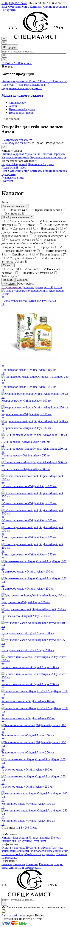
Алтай (13, 106)
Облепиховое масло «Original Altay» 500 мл (29, 520)
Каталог (11, 47)
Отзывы (6, 864)
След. (33, 827)
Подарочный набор (21, 112)
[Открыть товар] (2, 304)
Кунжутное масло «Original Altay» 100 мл (27, 633)
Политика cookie (12, 854)
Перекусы (59, 154)
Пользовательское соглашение (49, 850)
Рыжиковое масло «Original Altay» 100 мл (27, 571)
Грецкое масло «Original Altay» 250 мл (25, 616)
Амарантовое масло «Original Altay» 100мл (28, 300)
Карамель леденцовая (15, 157)
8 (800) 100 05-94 (15, 3)
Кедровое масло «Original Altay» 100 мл (26, 400)
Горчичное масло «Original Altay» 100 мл (27, 769)
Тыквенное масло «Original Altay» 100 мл (27, 735)
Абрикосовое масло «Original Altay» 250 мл (28, 386)
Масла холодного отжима (22, 95)
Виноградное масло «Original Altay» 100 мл (29, 537)
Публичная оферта (38, 847)
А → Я (48, 287)
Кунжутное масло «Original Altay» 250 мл (27, 650)
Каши (36, 154)
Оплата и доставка (55, 6)
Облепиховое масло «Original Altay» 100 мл (29, 486)
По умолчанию (11, 287)
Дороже (38, 287)
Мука (28, 154)
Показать (8, 279)
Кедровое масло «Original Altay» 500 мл (26, 428)
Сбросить (22, 279)
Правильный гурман (22, 109)
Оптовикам (38, 840)
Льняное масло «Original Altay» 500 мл (25, 469)
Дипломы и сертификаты (25, 867)
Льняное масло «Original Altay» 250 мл (25, 455)
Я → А (58, 287)
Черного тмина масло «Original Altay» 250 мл (30, 684)
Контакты (36, 6)
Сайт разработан (12, 915)
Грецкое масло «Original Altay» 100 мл (25, 602)
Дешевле (27, 287)
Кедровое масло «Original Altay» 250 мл (26, 414)
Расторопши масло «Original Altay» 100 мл (28, 701)
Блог (4, 6)
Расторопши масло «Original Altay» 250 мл (28, 718)
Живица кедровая (12, 154)
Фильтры (10, 283)
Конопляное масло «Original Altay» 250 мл (28, 820)
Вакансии (19, 864)
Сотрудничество (18, 6)
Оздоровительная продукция (48, 157)
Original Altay (17, 102)
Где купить (8, 9)
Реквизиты (46, 864)
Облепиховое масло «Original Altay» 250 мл (29, 503)
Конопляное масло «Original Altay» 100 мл (28, 803)
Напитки (46, 154)
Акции (23, 837)
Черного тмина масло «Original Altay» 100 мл (30, 667)
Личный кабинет (39, 837)
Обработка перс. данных (39, 854)
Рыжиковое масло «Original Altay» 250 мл (27, 588)
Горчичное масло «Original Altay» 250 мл (27, 786)
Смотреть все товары (15, 139)
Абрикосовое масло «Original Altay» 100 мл (28, 369)
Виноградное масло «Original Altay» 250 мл (29, 554)
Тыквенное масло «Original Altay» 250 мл (27, 752)
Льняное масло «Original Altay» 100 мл (25, 441)
